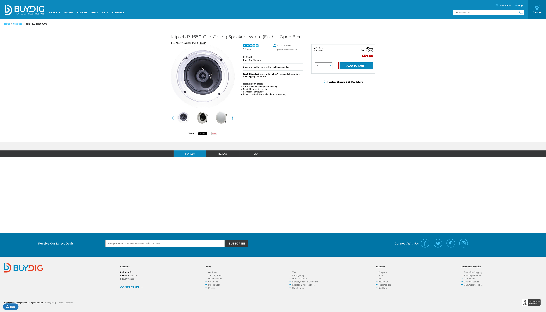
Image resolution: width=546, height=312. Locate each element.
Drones (211, 288)
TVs (294, 272)
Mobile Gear (214, 285)
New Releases (215, 278)
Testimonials (385, 285)
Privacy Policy (50, 303)
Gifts (105, 12)
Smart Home (298, 288)
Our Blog (383, 288)
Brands (68, 12)
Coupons (82, 12)
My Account (469, 278)
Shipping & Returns (472, 275)
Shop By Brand (215, 275)
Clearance (118, 12)
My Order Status (471, 281)
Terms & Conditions (65, 303)
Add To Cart (356, 65)
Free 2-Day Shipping (473, 272)
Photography (298, 275)
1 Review (247, 49)
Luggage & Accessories (303, 285)
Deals (94, 12)
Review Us (383, 281)
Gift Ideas (212, 272)
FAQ (380, 278)
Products (54, 12)
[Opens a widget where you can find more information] (10, 307)
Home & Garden (299, 278)
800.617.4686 (127, 279)
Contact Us (129, 287)
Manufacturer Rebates (474, 285)
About (381, 275)
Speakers (17, 24)
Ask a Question (284, 45)
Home (7, 24)
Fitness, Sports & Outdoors (305, 281)
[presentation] (172, 118)
